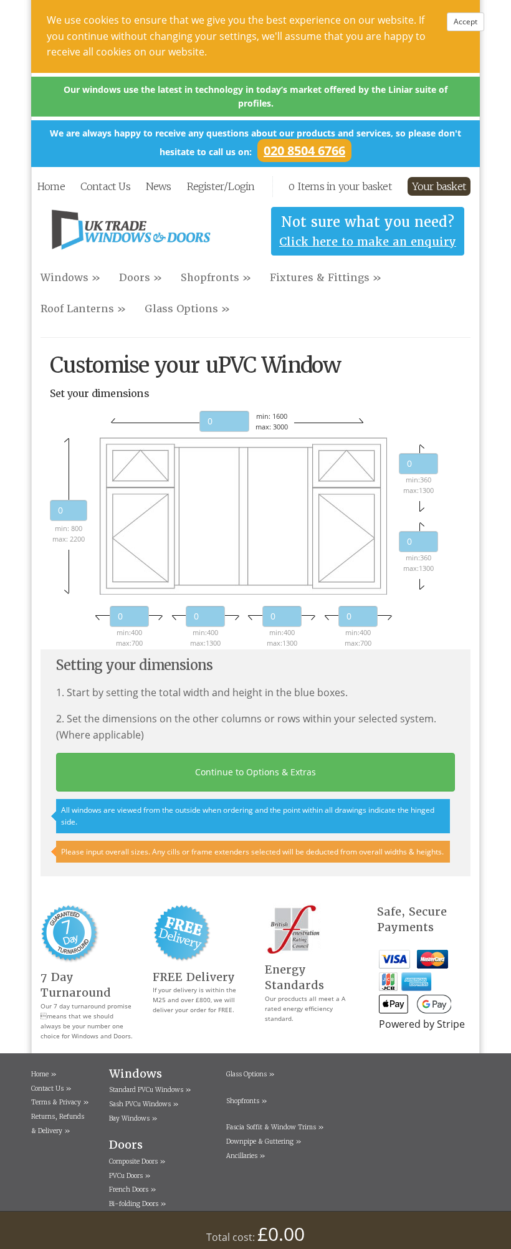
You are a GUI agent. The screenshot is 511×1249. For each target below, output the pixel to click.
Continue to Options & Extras (255, 772)
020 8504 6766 (304, 150)
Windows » (70, 277)
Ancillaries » (245, 1156)
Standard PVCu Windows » (150, 1090)
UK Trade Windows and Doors (131, 234)
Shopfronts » (216, 277)
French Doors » (132, 1189)
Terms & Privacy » (60, 1102)
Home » (44, 1074)
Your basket (439, 186)
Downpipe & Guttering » (264, 1141)
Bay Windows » (133, 1118)
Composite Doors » (137, 1161)
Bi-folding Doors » (137, 1204)
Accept (465, 21)
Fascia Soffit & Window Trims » (275, 1127)
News (158, 186)
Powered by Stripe (422, 1024)
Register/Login (221, 186)
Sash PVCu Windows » (144, 1104)
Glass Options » (187, 308)
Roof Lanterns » (83, 308)
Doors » (140, 277)
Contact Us (105, 186)
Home (51, 186)
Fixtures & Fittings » (325, 277)
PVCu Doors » (130, 1176)
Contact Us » (51, 1088)
